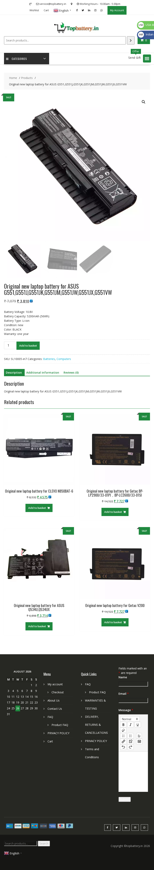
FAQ (50, 717)
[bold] (123, 724)
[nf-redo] (130, 747)
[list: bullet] (130, 736)
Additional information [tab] (42, 372)
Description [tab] (14, 372)
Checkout (58, 692)
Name (123, 677)
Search (44, 843)
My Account (117, 10)
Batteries (49, 359)
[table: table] (139, 741)
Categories (19, 58)
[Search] (131, 40)
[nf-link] (123, 741)
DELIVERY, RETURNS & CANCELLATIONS (96, 725)
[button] (147, 58)
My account (55, 684)
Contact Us (55, 709)
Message (126, 710)
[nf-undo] (123, 747)
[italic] (130, 724)
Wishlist (34, 10)
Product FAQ (60, 725)
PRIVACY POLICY (58, 733)
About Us (54, 700)
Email (124, 694)
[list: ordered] (123, 736)
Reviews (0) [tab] (71, 372)
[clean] (123, 730)
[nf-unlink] (130, 741)
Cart (46, 10)
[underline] (138, 724)
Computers (64, 359)
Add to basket (28, 345)
